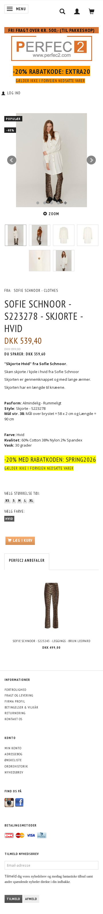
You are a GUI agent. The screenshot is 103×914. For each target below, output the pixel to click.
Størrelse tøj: (22, 493)
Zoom (54, 213)
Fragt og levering (19, 695)
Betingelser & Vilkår (21, 707)
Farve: (14, 511)
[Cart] (92, 11)
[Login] (77, 11)
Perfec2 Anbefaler (27, 560)
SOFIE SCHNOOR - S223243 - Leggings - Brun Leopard (51, 641)
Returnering (15, 713)
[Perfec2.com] (51, 47)
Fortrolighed (15, 689)
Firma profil (15, 701)
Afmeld (31, 899)
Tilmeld (13, 899)
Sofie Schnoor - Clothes (36, 290)
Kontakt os (13, 719)
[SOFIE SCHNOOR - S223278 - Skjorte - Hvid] (51, 160)
